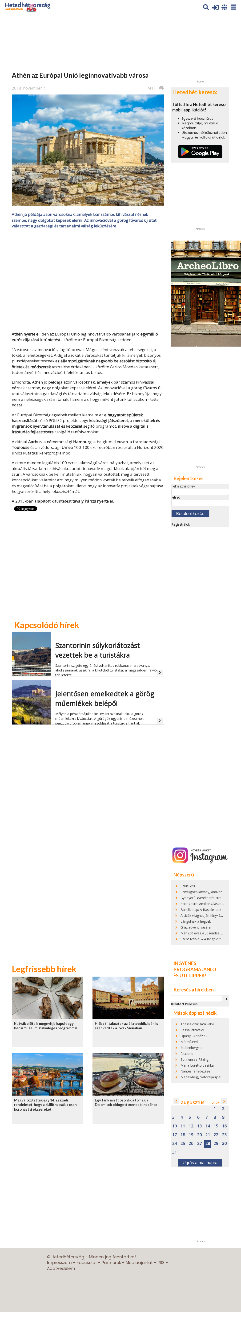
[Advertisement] (87, 279)
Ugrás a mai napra (200, 1162)
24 (174, 1143)
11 (183, 1126)
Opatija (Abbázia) (194, 1036)
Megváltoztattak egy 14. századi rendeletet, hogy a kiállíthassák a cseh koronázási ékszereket (45, 1104)
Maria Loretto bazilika (197, 1065)
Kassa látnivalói (192, 1030)
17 (174, 1134)
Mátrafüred (189, 1042)
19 (191, 1134)
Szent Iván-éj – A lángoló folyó (204, 939)
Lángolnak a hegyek (196, 921)
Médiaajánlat (139, 1262)
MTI (151, 88)
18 (183, 1134)
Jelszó (175, 497)
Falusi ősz (188, 886)
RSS (161, 1262)
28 (207, 1143)
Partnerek (111, 1262)
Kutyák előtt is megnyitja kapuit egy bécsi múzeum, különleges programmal (45, 1025)
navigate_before (176, 1101)
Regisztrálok (180, 524)
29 (216, 1143)
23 (224, 1134)
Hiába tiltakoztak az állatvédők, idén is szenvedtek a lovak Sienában (126, 1025)
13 (199, 1126)
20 (199, 1134)
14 (207, 1126)
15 (216, 1126)
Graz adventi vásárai (196, 927)
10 (174, 1126)
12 (191, 1126)
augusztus (193, 1102)
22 (216, 1134)
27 (199, 1143)
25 (183, 1143)
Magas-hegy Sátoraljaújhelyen (204, 1077)
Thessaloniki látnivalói (197, 1024)
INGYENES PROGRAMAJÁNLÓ (194, 966)
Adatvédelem (61, 1268)
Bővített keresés (184, 1004)
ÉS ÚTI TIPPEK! (189, 975)
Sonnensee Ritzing (195, 1059)
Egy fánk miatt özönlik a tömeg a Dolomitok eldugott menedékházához (126, 1102)
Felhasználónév (183, 486)
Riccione (187, 1053)
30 (224, 1143)
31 (174, 1152)
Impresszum (59, 1262)
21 (207, 1134)
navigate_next (226, 999)
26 (191, 1143)
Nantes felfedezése (195, 1071)
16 (224, 1126)
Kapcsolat (86, 1262)
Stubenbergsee (192, 1047)
